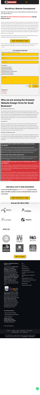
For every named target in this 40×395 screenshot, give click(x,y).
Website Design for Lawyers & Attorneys (29, 279)
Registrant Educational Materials (10, 312)
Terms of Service (29, 330)
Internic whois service (8, 316)
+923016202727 (32, 336)
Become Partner (25, 283)
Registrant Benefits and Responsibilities (12, 314)
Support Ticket (22, 330)
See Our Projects (25, 266)
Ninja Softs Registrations (9, 325)
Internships (13, 330)
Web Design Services (25, 268)
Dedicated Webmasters (26, 270)
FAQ (22, 263)
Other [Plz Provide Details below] (8, 74)
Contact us (8, 330)
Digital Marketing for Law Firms (9, 306)
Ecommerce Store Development (8, 72)
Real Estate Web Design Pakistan (10, 292)
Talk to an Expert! (20, 256)
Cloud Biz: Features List (26, 281)
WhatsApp (31, 45)
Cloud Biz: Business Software (9, 319)
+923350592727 (25, 336)
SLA (20, 332)
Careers (18, 330)
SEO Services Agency (14, 294)
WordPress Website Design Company (10, 300)
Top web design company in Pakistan (10, 304)
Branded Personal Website (7, 67)
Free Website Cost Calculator (9, 322)
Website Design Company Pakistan (10, 297)
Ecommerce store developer (13, 301)
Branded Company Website (7, 68)
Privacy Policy (25, 332)
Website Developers (22, 189)
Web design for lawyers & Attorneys (10, 305)
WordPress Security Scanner (27, 285)
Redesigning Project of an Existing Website (10, 71)
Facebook (3, 47)
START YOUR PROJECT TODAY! (20, 41)
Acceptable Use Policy (15, 332)
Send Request (35, 86)
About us (23, 265)
